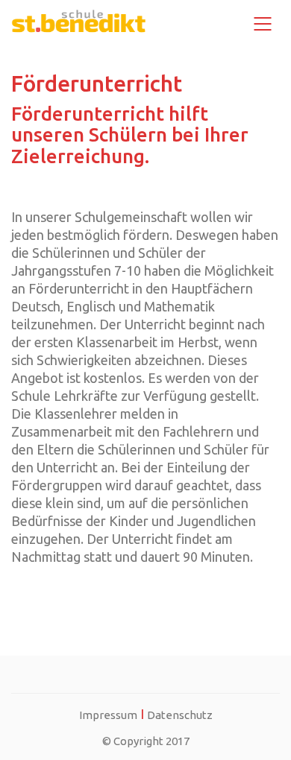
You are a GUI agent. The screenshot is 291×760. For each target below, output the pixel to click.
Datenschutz (180, 715)
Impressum (108, 715)
